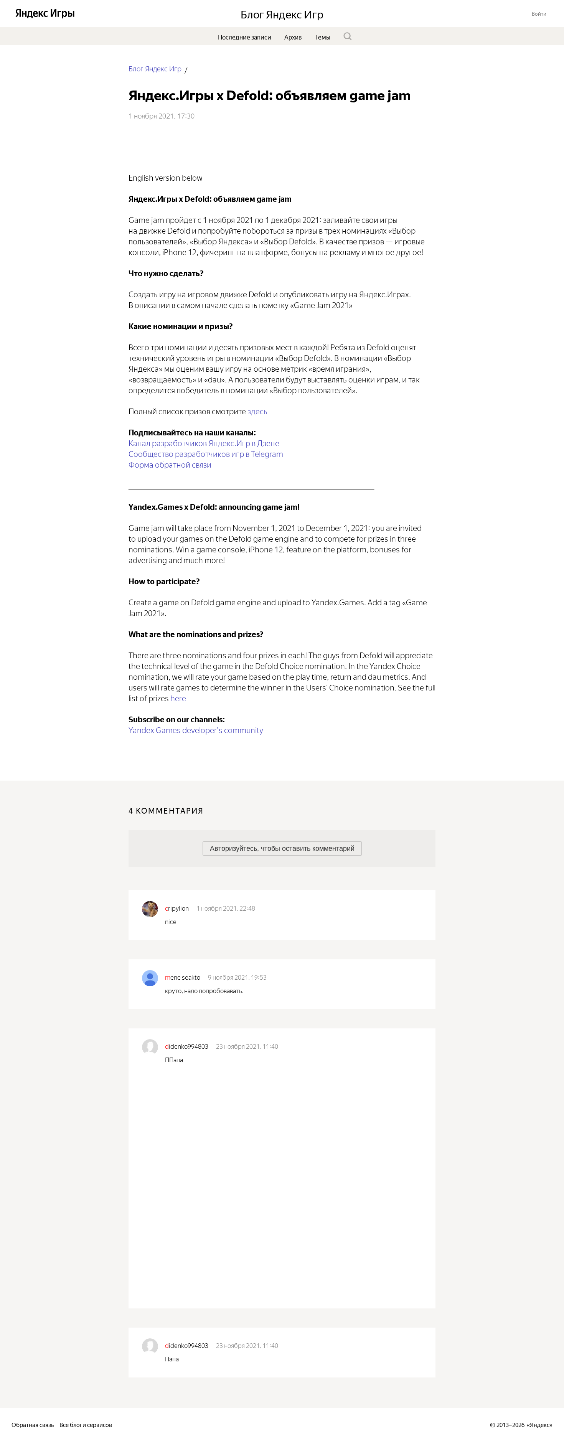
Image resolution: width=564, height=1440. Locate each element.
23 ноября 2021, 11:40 (247, 1045)
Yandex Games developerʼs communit (194, 729)
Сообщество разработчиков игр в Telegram (206, 453)
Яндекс (539, 1424)
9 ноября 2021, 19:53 (237, 976)
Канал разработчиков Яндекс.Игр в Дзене (204, 442)
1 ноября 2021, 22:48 (225, 907)
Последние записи (244, 36)
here (178, 697)
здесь (257, 410)
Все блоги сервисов (85, 1424)
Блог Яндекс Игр (155, 68)
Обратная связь (33, 1424)
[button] (539, 13)
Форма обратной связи (170, 464)
